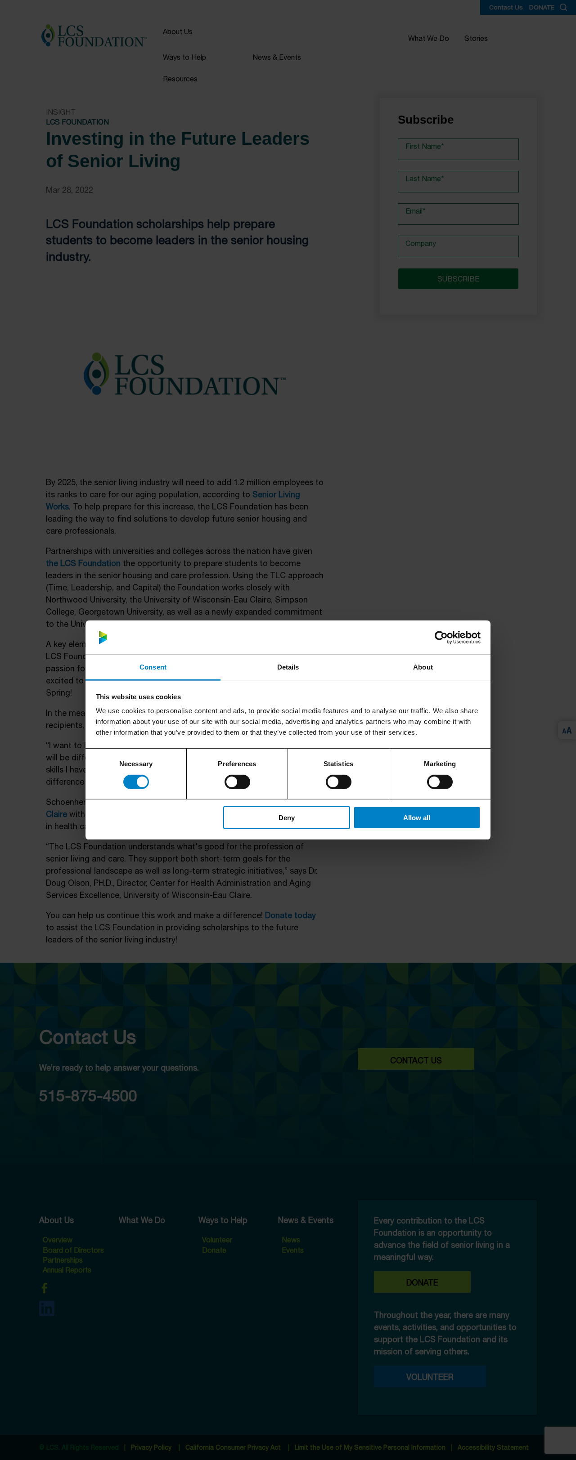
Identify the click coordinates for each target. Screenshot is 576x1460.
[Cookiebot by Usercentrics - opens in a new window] (441, 637)
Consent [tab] (153, 667)
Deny (287, 818)
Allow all (416, 818)
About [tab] (423, 667)
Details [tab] (288, 667)
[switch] (237, 781)
